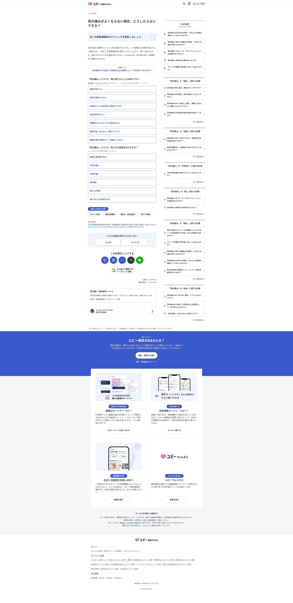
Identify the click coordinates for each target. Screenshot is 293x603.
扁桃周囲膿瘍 (110, 214)
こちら (144, 525)
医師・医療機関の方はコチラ (146, 362)
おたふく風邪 (95, 214)
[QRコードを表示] (113, 260)
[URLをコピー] (105, 260)
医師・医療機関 (149, 520)
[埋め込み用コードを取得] (122, 260)
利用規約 (91, 83)
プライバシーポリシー (102, 83)
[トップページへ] (146, 542)
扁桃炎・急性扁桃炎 (128, 214)
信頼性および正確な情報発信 (130, 523)
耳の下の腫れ (146, 214)
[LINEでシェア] (139, 260)
